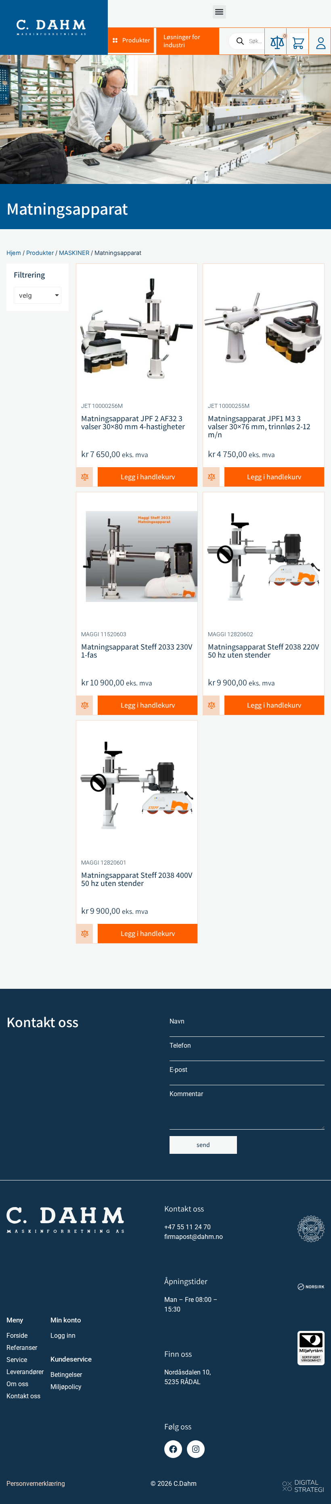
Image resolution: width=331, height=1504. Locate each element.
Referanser (21, 1348)
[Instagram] (196, 1449)
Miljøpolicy (66, 1387)
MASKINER (74, 253)
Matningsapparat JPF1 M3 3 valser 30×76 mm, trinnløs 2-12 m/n (259, 426)
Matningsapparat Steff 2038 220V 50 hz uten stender (263, 650)
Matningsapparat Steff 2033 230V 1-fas (136, 650)
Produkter (40, 253)
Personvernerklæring (35, 1483)
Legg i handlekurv (148, 476)
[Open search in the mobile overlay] (273, 41)
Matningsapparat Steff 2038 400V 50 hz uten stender (136, 879)
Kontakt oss (23, 1396)
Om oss (17, 1384)
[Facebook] (173, 1449)
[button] (219, 12)
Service (16, 1360)
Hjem (13, 253)
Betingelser (66, 1375)
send (203, 1145)
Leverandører (24, 1372)
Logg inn (62, 1335)
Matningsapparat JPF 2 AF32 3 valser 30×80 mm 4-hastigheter (133, 422)
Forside (16, 1335)
